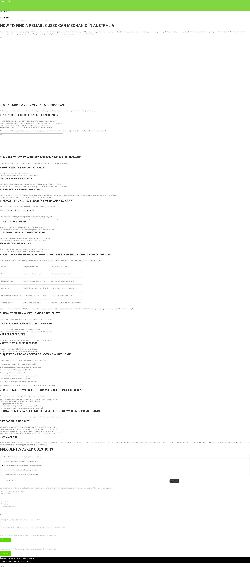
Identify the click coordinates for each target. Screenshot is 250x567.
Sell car (16, 20)
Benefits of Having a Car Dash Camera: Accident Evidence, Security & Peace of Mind (26, 527)
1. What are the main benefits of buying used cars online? (22, 457)
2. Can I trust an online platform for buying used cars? (21, 461)
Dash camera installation (9, 506)
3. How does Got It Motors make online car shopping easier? (23, 465)
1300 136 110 (5, 1)
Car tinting (4, 504)
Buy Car (9, 20)
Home (3, 20)
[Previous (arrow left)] (1, 566)
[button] (125, 457)
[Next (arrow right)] (3, 566)
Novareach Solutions (24, 561)
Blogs (41, 20)
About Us (48, 20)
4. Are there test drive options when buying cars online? (21, 470)
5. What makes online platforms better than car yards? (21, 474)
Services (23, 20)
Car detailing (5, 502)
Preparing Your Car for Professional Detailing (14, 520)
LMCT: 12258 (4, 10)
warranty (33, 20)
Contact (55, 20)
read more (5, 540)
